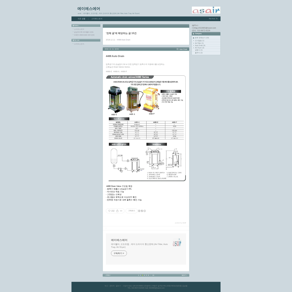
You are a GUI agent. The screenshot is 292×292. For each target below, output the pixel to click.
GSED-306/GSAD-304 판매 (84, 35)
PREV (107, 275)
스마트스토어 (96, 19)
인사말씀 (199, 40)
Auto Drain (200, 45)
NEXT (184, 275)
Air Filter (199, 43)
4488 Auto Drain (123, 40)
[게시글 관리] (121, 211)
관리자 (112, 286)
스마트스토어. (79, 44)
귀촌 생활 (81, 19)
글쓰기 (118, 286)
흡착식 (199, 53)
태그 (106, 286)
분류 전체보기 (202, 38)
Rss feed (212, 18)
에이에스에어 (88, 8)
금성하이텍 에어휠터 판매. (84, 32)
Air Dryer (199, 48)
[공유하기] (117, 211)
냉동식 (199, 50)
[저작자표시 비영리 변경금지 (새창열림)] (142, 211)
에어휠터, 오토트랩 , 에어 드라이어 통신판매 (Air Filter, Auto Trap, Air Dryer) (139, 245)
